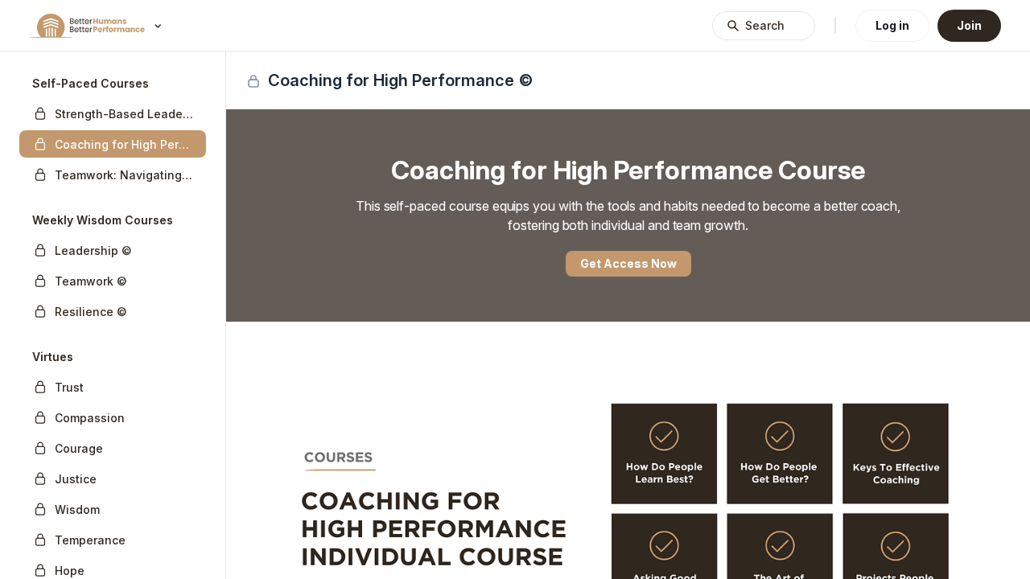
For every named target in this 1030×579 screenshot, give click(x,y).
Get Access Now (628, 263)
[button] (112, 113)
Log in (892, 25)
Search (765, 25)
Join (969, 25)
